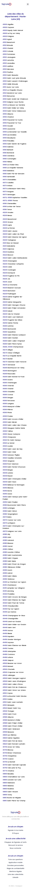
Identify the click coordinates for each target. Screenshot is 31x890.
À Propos (15, 833)
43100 (7, 39)
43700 (11, 747)
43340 (8, 470)
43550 (9, 714)
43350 (13, 485)
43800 (8, 774)
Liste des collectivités (15, 874)
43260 (8, 326)
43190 (9, 203)
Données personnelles (15, 865)
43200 (8, 212)
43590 (8, 732)
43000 (8, 24)
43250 (12, 320)
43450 (8, 630)
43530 (8, 711)
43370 (7, 517)
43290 (13, 368)
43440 (14, 615)
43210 (11, 243)
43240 (13, 317)
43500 (12, 663)
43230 (10, 261)
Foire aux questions (15, 859)
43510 (8, 693)
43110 (11, 87)
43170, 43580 (15, 197)
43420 (8, 594)
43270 (8, 350)
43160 (8, 150)
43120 (12, 90)
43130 (9, 96)
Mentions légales (15, 871)
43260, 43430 (13, 347)
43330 (10, 464)
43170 (9, 180)
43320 (9, 437)
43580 (8, 717)
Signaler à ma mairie (15, 830)
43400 (14, 582)
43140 (14, 105)
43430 (10, 606)
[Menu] (27, 4)
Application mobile (15, 862)
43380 (6, 534)
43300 (8, 380)
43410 (9, 585)
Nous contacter (15, 848)
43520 (12, 708)
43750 (12, 768)
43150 (8, 114)
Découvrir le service (15, 845)
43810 (12, 798)
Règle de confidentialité (15, 868)
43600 (9, 735)
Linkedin (15, 877)
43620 (12, 741)
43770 (8, 771)
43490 (9, 651)
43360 (14, 505)
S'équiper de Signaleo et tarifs (15, 842)
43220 (8, 252)
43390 (7, 570)
